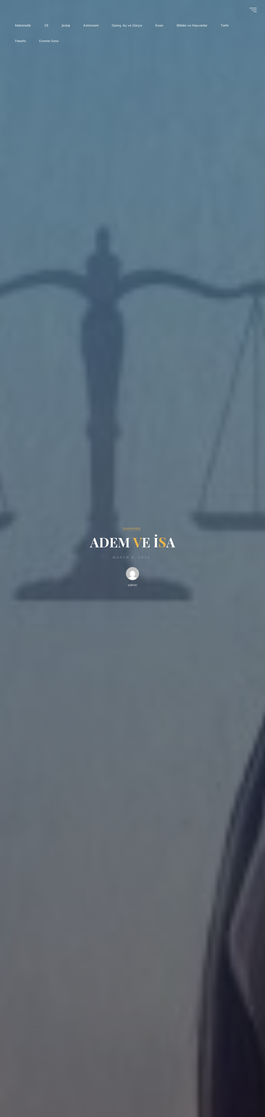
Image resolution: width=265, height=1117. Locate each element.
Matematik (132, 528)
